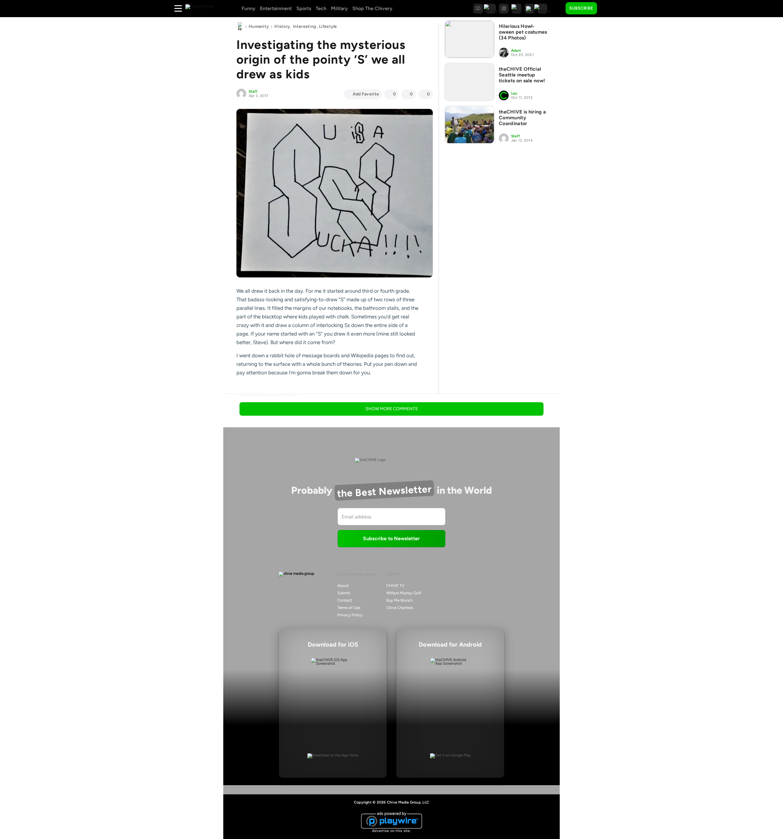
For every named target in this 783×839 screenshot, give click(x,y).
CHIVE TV (395, 585)
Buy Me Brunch (399, 600)
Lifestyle (328, 26)
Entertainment (276, 8)
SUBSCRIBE (581, 8)
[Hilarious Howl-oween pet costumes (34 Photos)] (469, 39)
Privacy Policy (349, 615)
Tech (321, 8)
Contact (344, 600)
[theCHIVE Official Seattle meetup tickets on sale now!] (469, 82)
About (343, 585)
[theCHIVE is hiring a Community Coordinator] (469, 124)
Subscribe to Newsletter (391, 538)
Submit (343, 593)
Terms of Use (348, 607)
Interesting (304, 26)
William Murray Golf (403, 593)
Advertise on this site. (391, 831)
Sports (303, 8)
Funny (248, 8)
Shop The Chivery (372, 8)
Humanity (259, 26)
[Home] (239, 26)
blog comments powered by (268, 396)
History (282, 26)
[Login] (607, 9)
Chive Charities (399, 607)
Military (339, 8)
